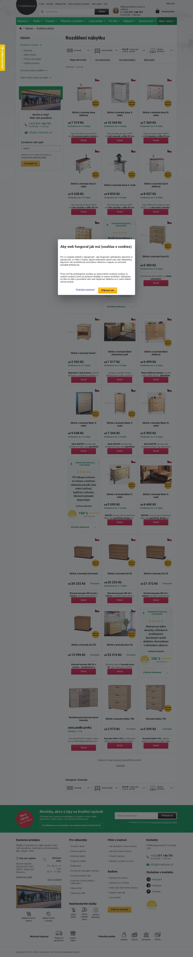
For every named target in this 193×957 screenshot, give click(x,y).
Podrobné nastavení (85, 289)
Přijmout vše (107, 290)
